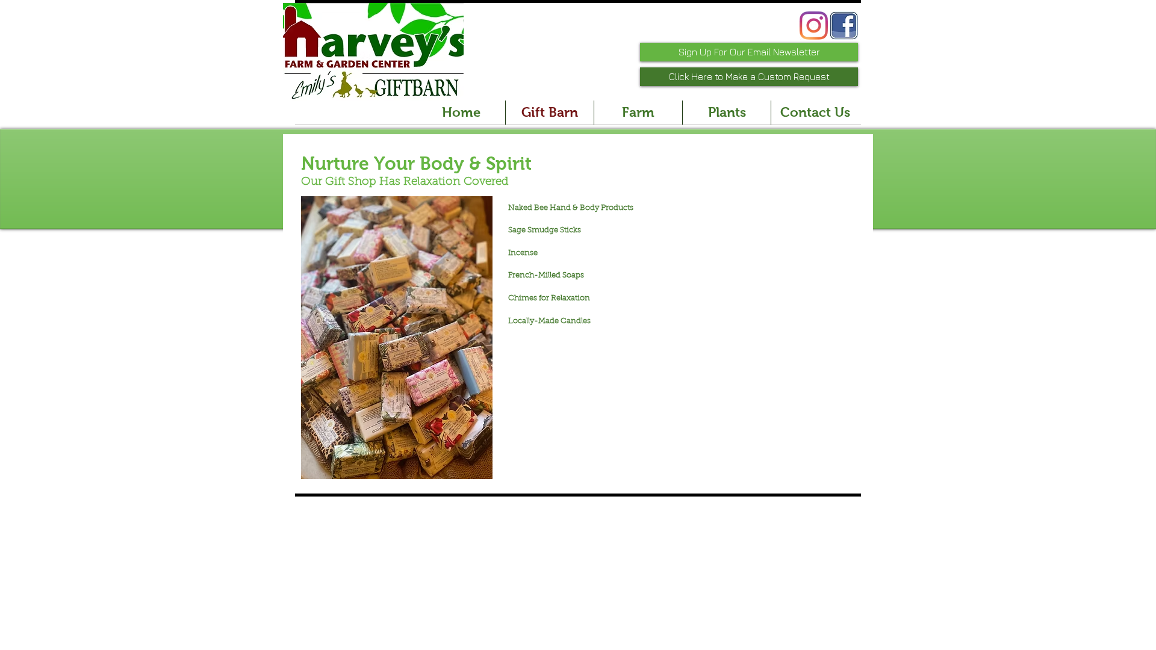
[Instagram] (814, 25)
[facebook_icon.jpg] (844, 25)
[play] (467, 468)
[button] (392, 337)
